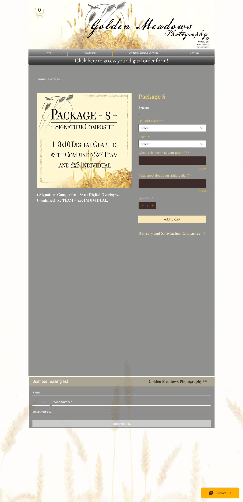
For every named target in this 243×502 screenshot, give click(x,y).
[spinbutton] (147, 205)
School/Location (151, 121)
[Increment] (152, 205)
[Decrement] (142, 205)
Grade (144, 137)
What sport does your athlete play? (164, 175)
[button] (40, 12)
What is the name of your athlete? (163, 153)
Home (41, 79)
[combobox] (172, 128)
